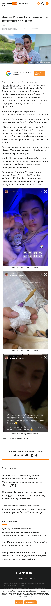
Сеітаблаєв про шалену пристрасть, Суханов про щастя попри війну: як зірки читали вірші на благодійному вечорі (24, 509)
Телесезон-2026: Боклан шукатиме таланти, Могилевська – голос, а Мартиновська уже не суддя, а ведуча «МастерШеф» (22, 480)
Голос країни (22, 438)
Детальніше (30, 602)
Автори (32, 579)
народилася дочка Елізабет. (28, 184)
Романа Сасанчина (11, 85)
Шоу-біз (23, 3)
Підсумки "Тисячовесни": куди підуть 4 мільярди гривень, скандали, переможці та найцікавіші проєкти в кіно (25, 496)
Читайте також (9, 521)
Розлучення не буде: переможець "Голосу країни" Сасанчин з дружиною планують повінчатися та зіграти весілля (24, 556)
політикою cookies (25, 597)
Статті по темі (9, 468)
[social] (15, 455)
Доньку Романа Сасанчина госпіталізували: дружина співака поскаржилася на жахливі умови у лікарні (24, 532)
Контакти (19, 579)
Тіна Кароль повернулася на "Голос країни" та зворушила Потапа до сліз (25, 544)
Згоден (19, 602)
